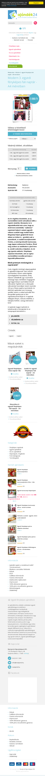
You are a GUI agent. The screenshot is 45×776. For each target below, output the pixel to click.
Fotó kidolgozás (14, 59)
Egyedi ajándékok (15, 49)
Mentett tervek (19, 40)
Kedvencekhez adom (23, 173)
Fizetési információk (16, 578)
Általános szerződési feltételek (19, 569)
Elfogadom (36, 3)
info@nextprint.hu (18, 663)
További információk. (12, 5)
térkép (26, 653)
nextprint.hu (16, 667)
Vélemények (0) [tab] (17, 320)
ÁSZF (11, 574)
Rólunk (11, 571)
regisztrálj (20, 35)
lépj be (31, 33)
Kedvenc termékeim (16, 744)
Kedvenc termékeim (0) (20, 38)
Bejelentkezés (14, 739)
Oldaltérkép (13, 590)
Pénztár (30, 40)
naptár (19, 336)
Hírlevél (11, 746)
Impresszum (13, 582)
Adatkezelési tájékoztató (17, 580)
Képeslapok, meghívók (15, 56)
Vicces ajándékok (14, 53)
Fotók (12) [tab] (15, 323)
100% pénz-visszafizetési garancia (20, 586)
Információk (13, 66)
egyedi (11, 336)
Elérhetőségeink (14, 588)
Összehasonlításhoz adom (24, 175)
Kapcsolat (12, 754)
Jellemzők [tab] (15, 316)
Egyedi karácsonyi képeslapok (26, 490)
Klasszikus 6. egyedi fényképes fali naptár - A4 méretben (14, 407)
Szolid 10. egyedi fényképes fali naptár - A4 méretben (30, 372)
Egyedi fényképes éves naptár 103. (14, 370)
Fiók (33, 38)
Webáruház (11, 72)
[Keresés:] (35, 23)
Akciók (11, 731)
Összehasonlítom (15, 379)
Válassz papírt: (13, 139)
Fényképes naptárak (15, 46)
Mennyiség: (12, 169)
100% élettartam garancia (18, 584)
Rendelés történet (15, 742)
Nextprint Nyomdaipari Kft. (27, 769)
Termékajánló (13, 63)
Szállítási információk (16, 576)
